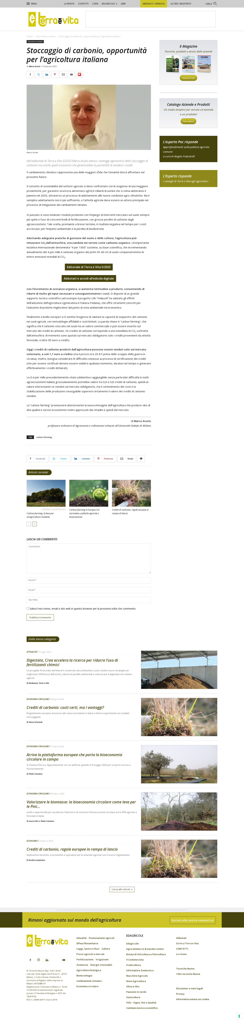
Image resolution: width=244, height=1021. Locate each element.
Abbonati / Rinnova (154, 3)
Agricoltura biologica (88, 970)
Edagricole (108, 3)
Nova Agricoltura (136, 981)
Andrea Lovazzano (37, 860)
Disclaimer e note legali (189, 988)
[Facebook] (30, 960)
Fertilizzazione (84, 959)
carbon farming (44, 437)
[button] (211, 4)
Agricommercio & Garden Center (145, 948)
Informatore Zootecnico (140, 970)
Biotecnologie (84, 975)
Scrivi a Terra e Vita (187, 943)
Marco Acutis (34, 66)
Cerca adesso (188, 121)
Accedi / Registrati (181, 3)
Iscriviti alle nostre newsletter (193, 920)
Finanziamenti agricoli (101, 938)
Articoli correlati (38, 472)
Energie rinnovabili (101, 964)
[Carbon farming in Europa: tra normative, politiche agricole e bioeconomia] (88, 493)
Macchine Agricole (137, 975)
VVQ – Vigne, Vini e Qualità (141, 1002)
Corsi (95, 3)
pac (188, 149)
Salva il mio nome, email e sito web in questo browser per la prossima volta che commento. (83, 608)
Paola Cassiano (35, 773)
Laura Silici (34, 821)
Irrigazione (102, 959)
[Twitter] (55, 958)
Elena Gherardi (35, 722)
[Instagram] (38, 960)
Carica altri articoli (121, 889)
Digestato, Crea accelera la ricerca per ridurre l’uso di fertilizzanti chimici (72, 662)
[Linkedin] (47, 960)
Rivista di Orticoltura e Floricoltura (146, 954)
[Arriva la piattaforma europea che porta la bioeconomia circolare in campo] (179, 773)
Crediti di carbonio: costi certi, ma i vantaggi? (65, 707)
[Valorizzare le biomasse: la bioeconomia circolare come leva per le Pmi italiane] (179, 820)
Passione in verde (136, 991)
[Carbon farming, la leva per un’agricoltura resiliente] (46, 493)
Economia (32, 841)
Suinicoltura (133, 997)
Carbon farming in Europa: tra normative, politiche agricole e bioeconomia (84, 513)
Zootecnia (82, 964)
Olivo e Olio (132, 986)
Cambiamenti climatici (89, 981)
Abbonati (181, 938)
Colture (106, 948)
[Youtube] (63, 960)
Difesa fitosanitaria (87, 943)
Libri (123, 3)
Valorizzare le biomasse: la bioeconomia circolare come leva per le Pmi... (81, 804)
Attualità (32, 652)
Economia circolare (46, 36)
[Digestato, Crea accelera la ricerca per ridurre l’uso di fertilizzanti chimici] (179, 679)
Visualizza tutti (188, 78)
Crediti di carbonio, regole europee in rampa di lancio (72, 849)
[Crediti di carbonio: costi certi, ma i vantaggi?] (179, 726)
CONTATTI (83, 3)
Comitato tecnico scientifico (142, 1008)
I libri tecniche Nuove (188, 974)
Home (30, 36)
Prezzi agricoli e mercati (90, 954)
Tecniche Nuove (185, 968)
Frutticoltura (133, 965)
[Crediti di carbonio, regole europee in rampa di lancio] (131, 493)
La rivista (69, 3)
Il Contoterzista (135, 959)
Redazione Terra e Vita (39, 683)
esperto (188, 178)
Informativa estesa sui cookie (192, 999)
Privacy (180, 993)
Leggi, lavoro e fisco (87, 948)
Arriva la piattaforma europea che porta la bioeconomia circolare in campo (74, 757)
